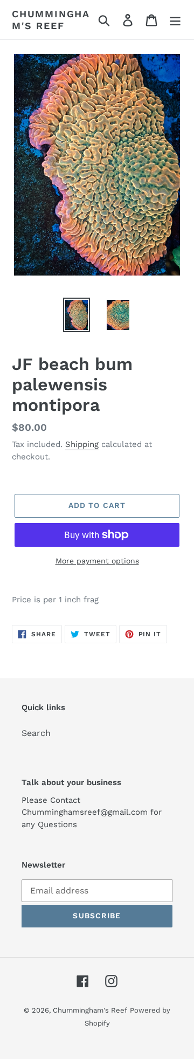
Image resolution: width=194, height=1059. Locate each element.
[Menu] (175, 20)
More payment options (97, 560)
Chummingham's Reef (51, 19)
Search (36, 733)
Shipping (82, 444)
